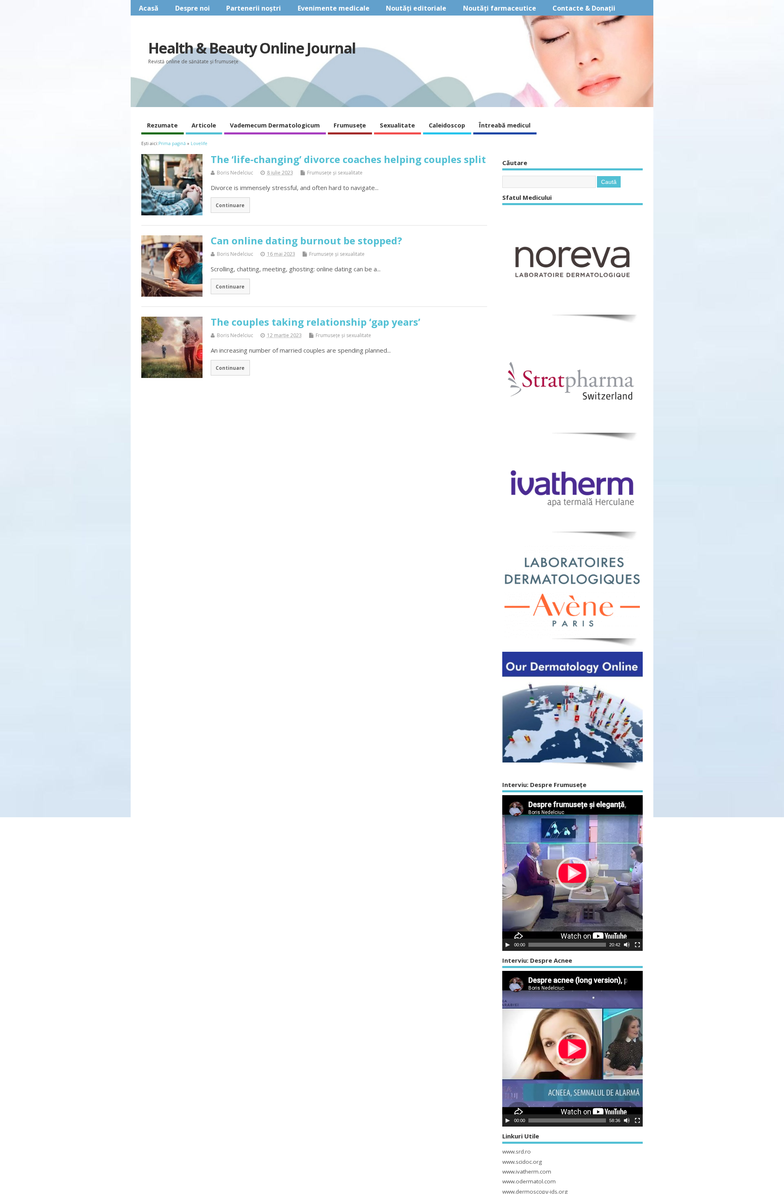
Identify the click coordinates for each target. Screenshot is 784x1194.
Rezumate (162, 125)
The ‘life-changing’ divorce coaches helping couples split (348, 159)
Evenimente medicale (334, 8)
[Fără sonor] (627, 944)
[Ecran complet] (637, 944)
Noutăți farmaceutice (499, 8)
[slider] (567, 945)
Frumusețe (350, 125)
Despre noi (192, 8)
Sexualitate (397, 125)
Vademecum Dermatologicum (275, 125)
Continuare (230, 205)
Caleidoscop (447, 125)
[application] (572, 873)
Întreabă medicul (504, 125)
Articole (204, 125)
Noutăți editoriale (416, 8)
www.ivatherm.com (526, 1171)
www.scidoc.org (522, 1161)
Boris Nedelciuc (235, 172)
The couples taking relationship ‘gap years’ (315, 322)
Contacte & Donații (583, 8)
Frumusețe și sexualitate (335, 172)
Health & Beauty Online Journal (251, 48)
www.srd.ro (516, 1151)
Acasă (148, 8)
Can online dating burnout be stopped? (306, 240)
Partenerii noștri (253, 8)
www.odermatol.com (529, 1181)
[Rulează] (507, 944)
